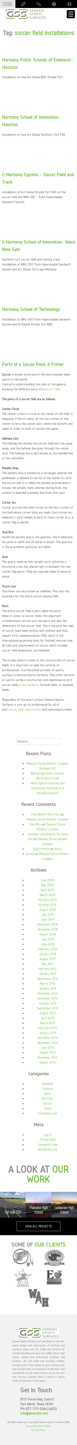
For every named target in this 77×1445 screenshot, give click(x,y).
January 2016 (47, 988)
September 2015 (47, 1008)
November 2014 (48, 1042)
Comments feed (48, 1144)
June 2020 (47, 880)
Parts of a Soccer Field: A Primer (33, 364)
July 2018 (47, 939)
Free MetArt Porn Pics (45, 814)
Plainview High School (18, 1210)
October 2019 (47, 904)
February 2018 (47, 949)
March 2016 (47, 983)
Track (47, 1108)
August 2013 (47, 1052)
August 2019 (47, 909)
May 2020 (47, 885)
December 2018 (47, 924)
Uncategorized (47, 1113)
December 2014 (47, 1038)
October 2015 (47, 1003)
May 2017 (47, 964)
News (47, 1093)
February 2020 (47, 900)
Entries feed (47, 1139)
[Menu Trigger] (71, 14)
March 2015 (47, 1023)
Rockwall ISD (47, 768)
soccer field (52, 389)
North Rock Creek (47, 778)
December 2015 (47, 993)
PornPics (35, 824)
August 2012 (47, 1062)
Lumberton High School (44, 1210)
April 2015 (47, 1018)
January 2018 (47, 954)
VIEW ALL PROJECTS (38, 1226)
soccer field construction (25, 709)
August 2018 (47, 934)
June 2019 (47, 919)
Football (48, 1088)
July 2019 (47, 914)
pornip (30, 854)
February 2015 (47, 1028)
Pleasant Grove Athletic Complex (47, 763)
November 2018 (48, 929)
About (58, 849)
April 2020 (47, 890)
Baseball (47, 1083)
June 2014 (47, 1047)
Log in (48, 1134)
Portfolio (47, 1098)
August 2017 (47, 959)
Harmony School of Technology (31, 309)
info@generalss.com (34, 1413)
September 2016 (47, 978)
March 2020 (47, 895)
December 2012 (47, 1057)
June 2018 (47, 944)
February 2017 (47, 969)
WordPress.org (47, 1149)
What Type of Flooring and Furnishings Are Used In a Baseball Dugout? (48, 788)
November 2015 (48, 998)
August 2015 (47, 1013)
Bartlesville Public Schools (47, 773)
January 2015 (47, 1033)
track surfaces (29, 685)
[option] (18, 1205)
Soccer (47, 1103)
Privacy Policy (38, 1430)
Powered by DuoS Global (38, 1426)
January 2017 (47, 973)
